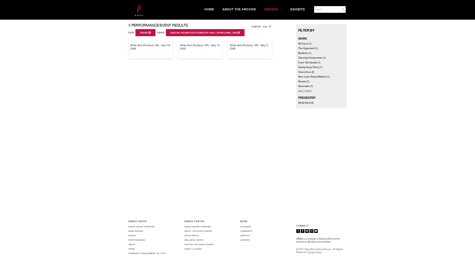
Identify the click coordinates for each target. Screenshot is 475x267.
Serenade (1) (305, 86)
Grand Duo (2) (306, 71)
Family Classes (193, 249)
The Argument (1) (308, 48)
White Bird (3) (306, 102)
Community (246, 231)
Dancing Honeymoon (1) (312, 57)
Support (245, 235)
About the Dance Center (198, 231)
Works (132, 235)
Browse (271, 9)
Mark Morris (135, 231)
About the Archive (239, 9)
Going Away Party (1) (310, 67)
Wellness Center (194, 240)
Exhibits (297, 9)
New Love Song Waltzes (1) (314, 76)
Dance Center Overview (197, 226)
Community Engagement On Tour (147, 253)
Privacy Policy (314, 252)
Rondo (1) (303, 81)
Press (131, 249)
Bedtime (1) (304, 53)
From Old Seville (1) (309, 62)
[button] (343, 9)
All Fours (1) (305, 43)
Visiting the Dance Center (199, 244)
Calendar (245, 226)
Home (209, 9)
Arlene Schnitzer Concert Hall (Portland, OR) (204, 33)
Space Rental (192, 235)
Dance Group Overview (141, 226)
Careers (245, 240)
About (131, 244)
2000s (144, 33)
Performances (136, 240)
